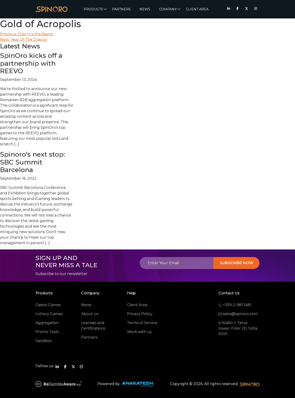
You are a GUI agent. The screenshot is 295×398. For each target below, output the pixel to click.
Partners (121, 9)
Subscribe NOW (236, 263)
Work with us (139, 332)
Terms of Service (142, 323)
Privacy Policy (139, 314)
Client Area (137, 305)
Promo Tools (47, 332)
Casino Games (48, 305)
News (86, 305)
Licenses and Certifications (93, 326)
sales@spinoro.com (240, 314)
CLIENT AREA (197, 9)
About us (89, 314)
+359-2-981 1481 (237, 305)
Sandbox (43, 341)
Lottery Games (49, 314)
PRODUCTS (93, 9)
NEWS (144, 9)
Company (168, 9)
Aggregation (47, 323)
